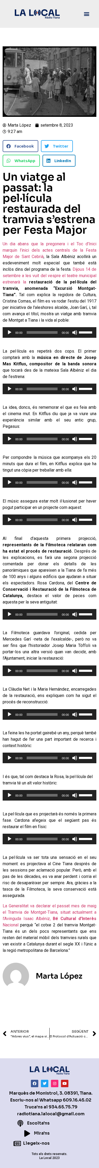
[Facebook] (34, 1083)
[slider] (86, 332)
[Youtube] (64, 1083)
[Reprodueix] (9, 332)
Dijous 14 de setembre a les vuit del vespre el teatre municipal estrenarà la (49, 276)
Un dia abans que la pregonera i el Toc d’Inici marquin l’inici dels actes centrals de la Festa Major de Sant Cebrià (49, 250)
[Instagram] (54, 1083)
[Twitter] (44, 1083)
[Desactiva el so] (74, 332)
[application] (49, 332)
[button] (86, 14)
